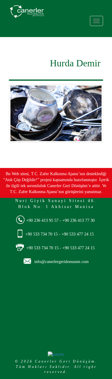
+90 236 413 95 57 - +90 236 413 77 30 (60, 220)
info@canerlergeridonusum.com (61, 261)
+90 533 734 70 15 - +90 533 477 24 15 (59, 234)
